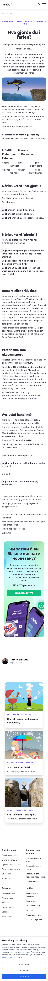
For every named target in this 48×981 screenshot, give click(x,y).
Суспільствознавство (11, 864)
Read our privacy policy (12, 957)
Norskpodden (8, 907)
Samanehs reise (8, 893)
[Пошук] (39, 4)
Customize (24, 965)
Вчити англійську (9, 860)
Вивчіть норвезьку (10, 855)
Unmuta (5, 912)
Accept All (24, 976)
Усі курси (6, 878)
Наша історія (31, 901)
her (36, 398)
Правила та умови (34, 919)
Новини (5, 902)
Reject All (24, 970)
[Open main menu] (44, 4)
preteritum (29, 21)
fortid (24, 24)
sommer (19, 21)
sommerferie (7, 21)
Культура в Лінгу (33, 906)
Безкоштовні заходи (11, 869)
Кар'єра (29, 910)
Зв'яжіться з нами (33, 915)
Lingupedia (6, 874)
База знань (7, 916)
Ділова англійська (33, 881)
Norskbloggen (8, 898)
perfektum (41, 21)
